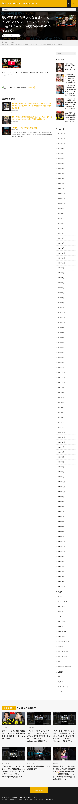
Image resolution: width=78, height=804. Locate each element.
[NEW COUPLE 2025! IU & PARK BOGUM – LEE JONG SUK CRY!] (60, 67)
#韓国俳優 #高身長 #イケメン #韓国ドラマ (38, 767)
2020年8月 (61, 452)
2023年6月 (61, 283)
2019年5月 (61, 516)
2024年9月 (61, 208)
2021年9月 (61, 387)
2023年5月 (61, 288)
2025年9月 (61, 148)
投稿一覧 (30, 87)
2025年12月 (61, 133)
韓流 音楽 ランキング (64, 641)
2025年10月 (61, 143)
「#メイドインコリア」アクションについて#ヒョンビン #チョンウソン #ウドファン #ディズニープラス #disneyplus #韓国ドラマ (38, 736)
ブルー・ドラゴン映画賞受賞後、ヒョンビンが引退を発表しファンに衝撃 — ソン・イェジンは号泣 (13, 735)
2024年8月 (61, 213)
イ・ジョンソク (62, 602)
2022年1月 (61, 367)
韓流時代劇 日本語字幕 (64, 666)
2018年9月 (61, 556)
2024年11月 (61, 198)
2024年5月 (61, 228)
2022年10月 (61, 322)
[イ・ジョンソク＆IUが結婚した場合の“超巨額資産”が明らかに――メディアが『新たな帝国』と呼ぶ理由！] (60, 89)
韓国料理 (60, 626)
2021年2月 (61, 422)
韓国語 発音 (61, 636)
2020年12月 (61, 432)
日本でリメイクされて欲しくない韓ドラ (25, 128)
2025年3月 (61, 178)
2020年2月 (61, 472)
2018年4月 (61, 581)
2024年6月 (61, 223)
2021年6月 (61, 402)
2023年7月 (61, 278)
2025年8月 (61, 153)
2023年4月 (61, 293)
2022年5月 (61, 347)
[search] (74, 9)
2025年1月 (61, 188)
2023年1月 (61, 308)
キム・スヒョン (62, 606)
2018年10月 (61, 551)
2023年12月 (61, 253)
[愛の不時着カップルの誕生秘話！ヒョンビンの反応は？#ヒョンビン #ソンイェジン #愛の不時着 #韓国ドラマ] (6, 120)
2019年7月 (61, 507)
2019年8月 (61, 502)
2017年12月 (61, 586)
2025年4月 (61, 173)
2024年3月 (61, 238)
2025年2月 (61, 183)
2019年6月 (61, 511)
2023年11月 (61, 258)
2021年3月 (61, 417)
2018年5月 (61, 576)
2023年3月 (61, 298)
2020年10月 (61, 442)
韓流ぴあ (60, 646)
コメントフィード (63, 687)
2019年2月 (61, 531)
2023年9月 (61, 268)
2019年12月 (61, 482)
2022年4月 (61, 352)
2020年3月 (61, 467)
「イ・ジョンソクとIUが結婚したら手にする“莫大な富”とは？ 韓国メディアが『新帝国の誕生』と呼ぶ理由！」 (70, 117)
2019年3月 (61, 526)
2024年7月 (61, 218)
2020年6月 (61, 457)
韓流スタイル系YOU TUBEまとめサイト (25, 797)
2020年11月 (61, 437)
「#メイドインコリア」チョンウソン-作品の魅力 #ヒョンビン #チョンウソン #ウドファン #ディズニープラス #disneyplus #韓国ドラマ (64, 736)
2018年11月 (61, 546)
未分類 (60, 616)
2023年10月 (61, 263)
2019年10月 (61, 492)
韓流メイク (61, 661)
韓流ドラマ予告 (62, 656)
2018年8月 (61, 561)
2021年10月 (61, 382)
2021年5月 (61, 407)
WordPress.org (62, 692)
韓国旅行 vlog (62, 631)
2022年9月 (61, 327)
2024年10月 (61, 203)
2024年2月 (61, 243)
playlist (60, 597)
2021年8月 (61, 392)
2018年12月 (61, 541)
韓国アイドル (62, 621)
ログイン (60, 677)
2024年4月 (61, 233)
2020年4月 (61, 462)
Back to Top (39, 790)
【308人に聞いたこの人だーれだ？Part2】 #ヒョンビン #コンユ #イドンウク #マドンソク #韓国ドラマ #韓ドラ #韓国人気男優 (31, 105)
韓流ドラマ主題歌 (63, 651)
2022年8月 (61, 332)
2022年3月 (61, 357)
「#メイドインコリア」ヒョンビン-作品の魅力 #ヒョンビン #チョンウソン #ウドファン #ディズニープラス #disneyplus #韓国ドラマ (13, 771)
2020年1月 (61, 477)
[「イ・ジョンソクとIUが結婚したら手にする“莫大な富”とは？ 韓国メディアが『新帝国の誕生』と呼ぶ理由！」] (60, 115)
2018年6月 (61, 571)
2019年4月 (61, 521)
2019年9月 (61, 497)
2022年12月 (61, 313)
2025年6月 (61, 163)
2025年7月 (61, 158)
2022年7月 (61, 337)
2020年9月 (61, 447)
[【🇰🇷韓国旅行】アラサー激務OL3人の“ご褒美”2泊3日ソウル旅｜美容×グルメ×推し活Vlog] (60, 78)
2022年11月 (61, 317)
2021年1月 (61, 427)
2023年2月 (61, 303)
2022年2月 (61, 362)
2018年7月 (61, 566)
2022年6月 (61, 342)
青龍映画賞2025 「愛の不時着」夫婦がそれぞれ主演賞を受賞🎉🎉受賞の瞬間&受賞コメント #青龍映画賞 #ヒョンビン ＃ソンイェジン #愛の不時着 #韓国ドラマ (64, 772)
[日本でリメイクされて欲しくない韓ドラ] (6, 131)
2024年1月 (61, 248)
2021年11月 (61, 377)
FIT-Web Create (32, 799)
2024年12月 (61, 193)
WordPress (49, 799)
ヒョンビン (15, 35)
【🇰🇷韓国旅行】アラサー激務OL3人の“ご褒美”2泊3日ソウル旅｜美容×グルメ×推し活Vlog (70, 78)
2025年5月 (61, 168)
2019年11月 (61, 487)
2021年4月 (61, 412)
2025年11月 (61, 138)
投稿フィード (62, 682)
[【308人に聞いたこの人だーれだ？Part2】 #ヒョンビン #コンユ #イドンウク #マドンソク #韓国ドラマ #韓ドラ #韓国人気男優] (6, 106)
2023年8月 (61, 273)
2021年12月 (61, 372)
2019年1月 (61, 536)
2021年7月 (61, 397)
